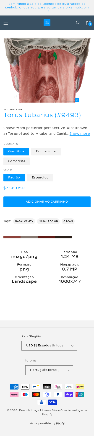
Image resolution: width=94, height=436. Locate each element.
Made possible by (47, 423)
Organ (68, 221)
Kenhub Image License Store (39, 410)
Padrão (14, 177)
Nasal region (48, 221)
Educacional (46, 151)
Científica (16, 151)
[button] (6, 23)
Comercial (16, 161)
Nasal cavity (24, 221)
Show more (80, 134)
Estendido (40, 177)
